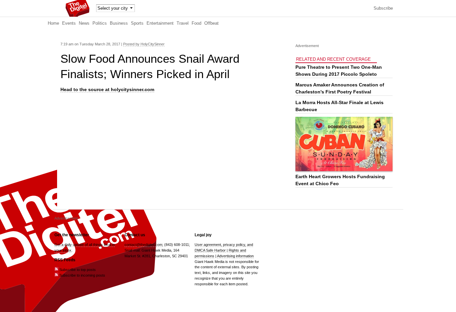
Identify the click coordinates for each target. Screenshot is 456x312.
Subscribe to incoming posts (81, 275)
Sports (137, 23)
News (84, 23)
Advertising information (235, 256)
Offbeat (211, 23)
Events (69, 23)
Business (119, 23)
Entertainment (160, 23)
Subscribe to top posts (77, 270)
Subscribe (383, 8)
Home (53, 23)
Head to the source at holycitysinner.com (107, 89)
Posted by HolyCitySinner (144, 44)
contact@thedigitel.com (143, 245)
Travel (183, 23)
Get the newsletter (71, 235)
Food (196, 23)
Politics (99, 23)
